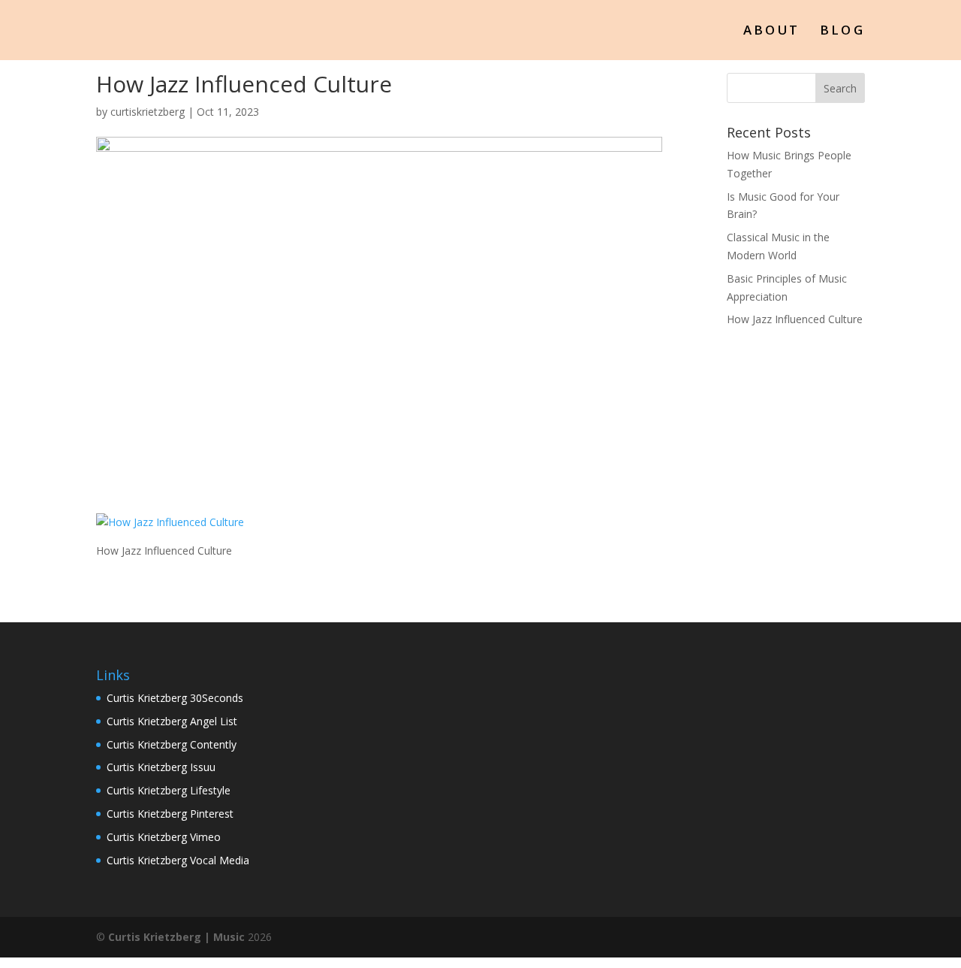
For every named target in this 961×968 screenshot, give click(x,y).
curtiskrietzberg (147, 111)
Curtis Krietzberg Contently (171, 744)
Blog (842, 31)
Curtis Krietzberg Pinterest (170, 813)
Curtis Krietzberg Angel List (172, 721)
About (771, 31)
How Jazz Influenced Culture (795, 319)
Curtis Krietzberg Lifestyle (168, 790)
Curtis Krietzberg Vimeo (164, 837)
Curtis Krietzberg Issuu (161, 767)
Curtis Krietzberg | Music (176, 937)
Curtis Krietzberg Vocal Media (178, 860)
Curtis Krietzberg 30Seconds (175, 698)
